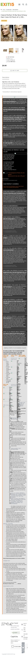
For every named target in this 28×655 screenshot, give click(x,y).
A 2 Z (4, 9)
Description (5, 78)
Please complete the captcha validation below (15, 641)
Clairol (11, 58)
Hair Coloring (15, 9)
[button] (9, 53)
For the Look (8, 9)
